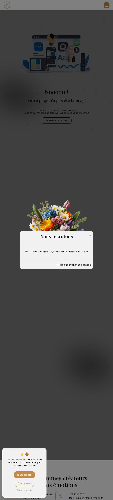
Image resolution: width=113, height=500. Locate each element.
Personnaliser (24, 490)
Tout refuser (24, 483)
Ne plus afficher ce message (75, 264)
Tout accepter (24, 474)
